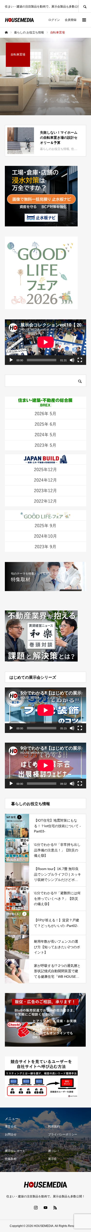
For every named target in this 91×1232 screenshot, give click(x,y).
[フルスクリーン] (79, 360)
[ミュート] (72, 360)
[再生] (11, 360)
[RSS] (55, 1207)
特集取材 (11, 1159)
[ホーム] (6, 32)
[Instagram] (35, 1207)
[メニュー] (83, 20)
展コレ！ (54, 1151)
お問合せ (11, 1134)
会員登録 (70, 20)
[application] (45, 342)
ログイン (54, 20)
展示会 (52, 1159)
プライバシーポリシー (62, 1134)
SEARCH (84, 6)
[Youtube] (45, 1207)
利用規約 (54, 1126)
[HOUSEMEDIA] (19, 20)
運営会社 (11, 1126)
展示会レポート (15, 1151)
